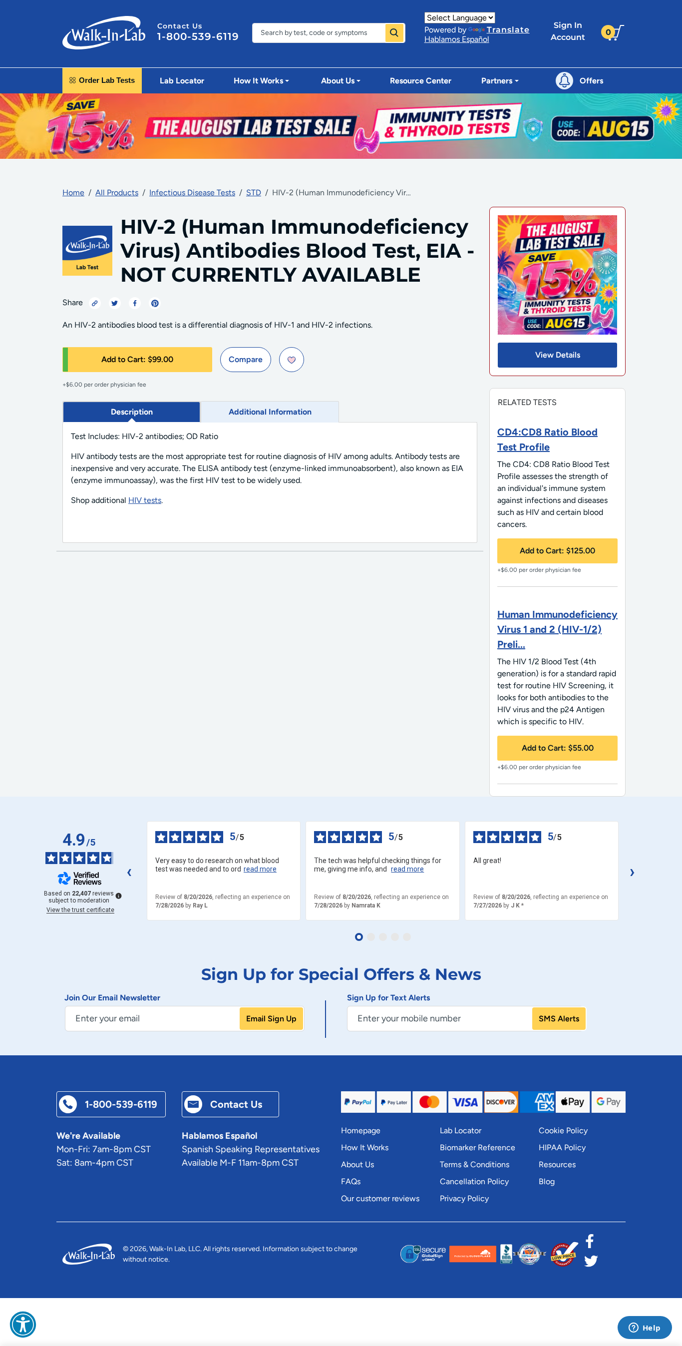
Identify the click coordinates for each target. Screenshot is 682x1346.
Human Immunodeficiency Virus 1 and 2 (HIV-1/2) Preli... (557, 629)
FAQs (350, 1181)
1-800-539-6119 (198, 36)
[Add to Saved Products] (291, 359)
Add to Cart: (137, 359)
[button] (22, 1324)
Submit (394, 33)
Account (568, 31)
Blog (547, 1181)
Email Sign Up (271, 1018)
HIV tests (144, 500)
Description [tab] (132, 412)
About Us (357, 1164)
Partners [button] (496, 80)
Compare (246, 359)
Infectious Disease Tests (192, 192)
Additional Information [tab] (270, 412)
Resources (557, 1164)
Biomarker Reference (477, 1147)
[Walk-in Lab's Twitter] (591, 1264)
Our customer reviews (380, 1198)
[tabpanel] (269, 483)
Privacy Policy (464, 1198)
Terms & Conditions (474, 1164)
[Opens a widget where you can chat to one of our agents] (644, 1328)
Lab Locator (182, 80)
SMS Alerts (559, 1018)
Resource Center (420, 80)
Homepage (360, 1130)
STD (253, 192)
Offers (591, 80)
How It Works (364, 1147)
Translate (508, 29)
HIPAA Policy (562, 1147)
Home (73, 192)
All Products (116, 192)
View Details (557, 355)
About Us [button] (337, 80)
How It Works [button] (258, 80)
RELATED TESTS (527, 402)
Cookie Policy (563, 1130)
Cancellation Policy (474, 1181)
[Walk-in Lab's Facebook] (590, 1244)
